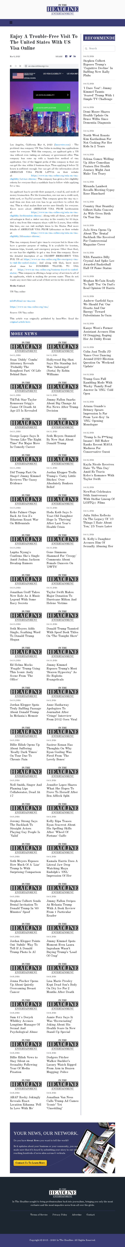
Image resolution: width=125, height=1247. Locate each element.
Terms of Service (39, 1215)
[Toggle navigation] (11, 22)
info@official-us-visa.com (22, 301)
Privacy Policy (59, 1215)
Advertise (77, 1215)
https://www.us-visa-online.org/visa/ (29, 307)
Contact (90, 1215)
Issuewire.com (62, 145)
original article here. (20, 322)
